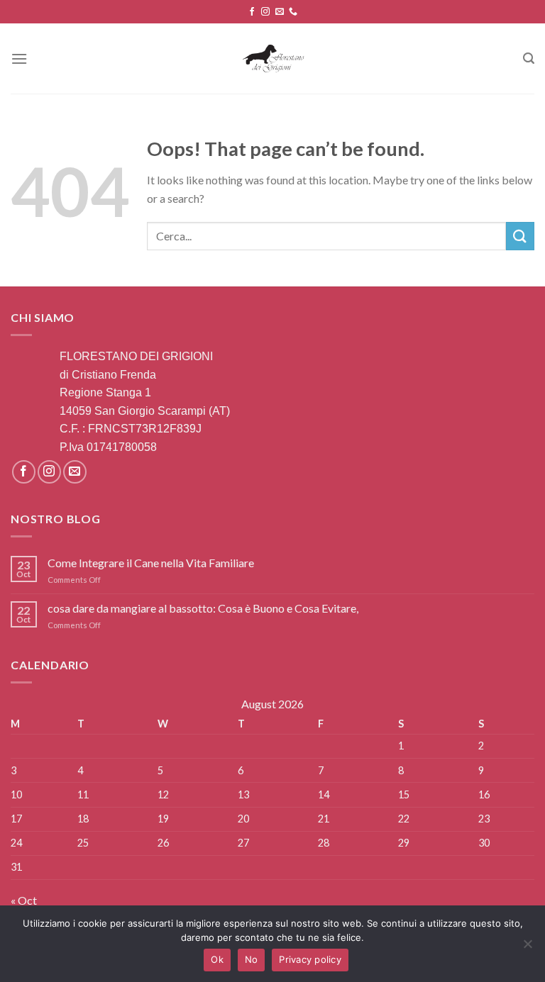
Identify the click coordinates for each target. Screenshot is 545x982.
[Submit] (520, 236)
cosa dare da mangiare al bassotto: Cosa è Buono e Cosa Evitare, (203, 608)
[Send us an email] (279, 12)
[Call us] (293, 12)
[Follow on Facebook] (252, 12)
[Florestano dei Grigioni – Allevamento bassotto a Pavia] (273, 58)
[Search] (528, 58)
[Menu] (19, 58)
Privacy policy (310, 959)
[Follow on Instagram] (265, 12)
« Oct (24, 900)
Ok (217, 959)
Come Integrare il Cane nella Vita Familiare (151, 562)
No (251, 959)
